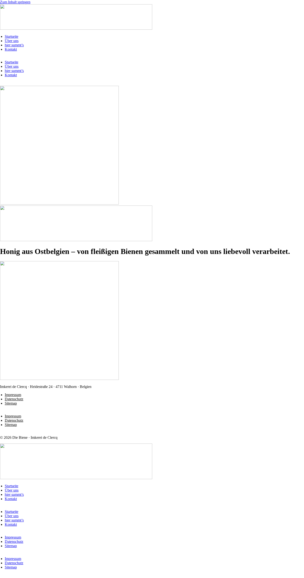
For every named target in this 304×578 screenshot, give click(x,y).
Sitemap (11, 403)
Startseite (11, 36)
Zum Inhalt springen (15, 2)
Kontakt (11, 49)
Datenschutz (14, 399)
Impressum (13, 395)
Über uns (12, 41)
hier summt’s (14, 45)
